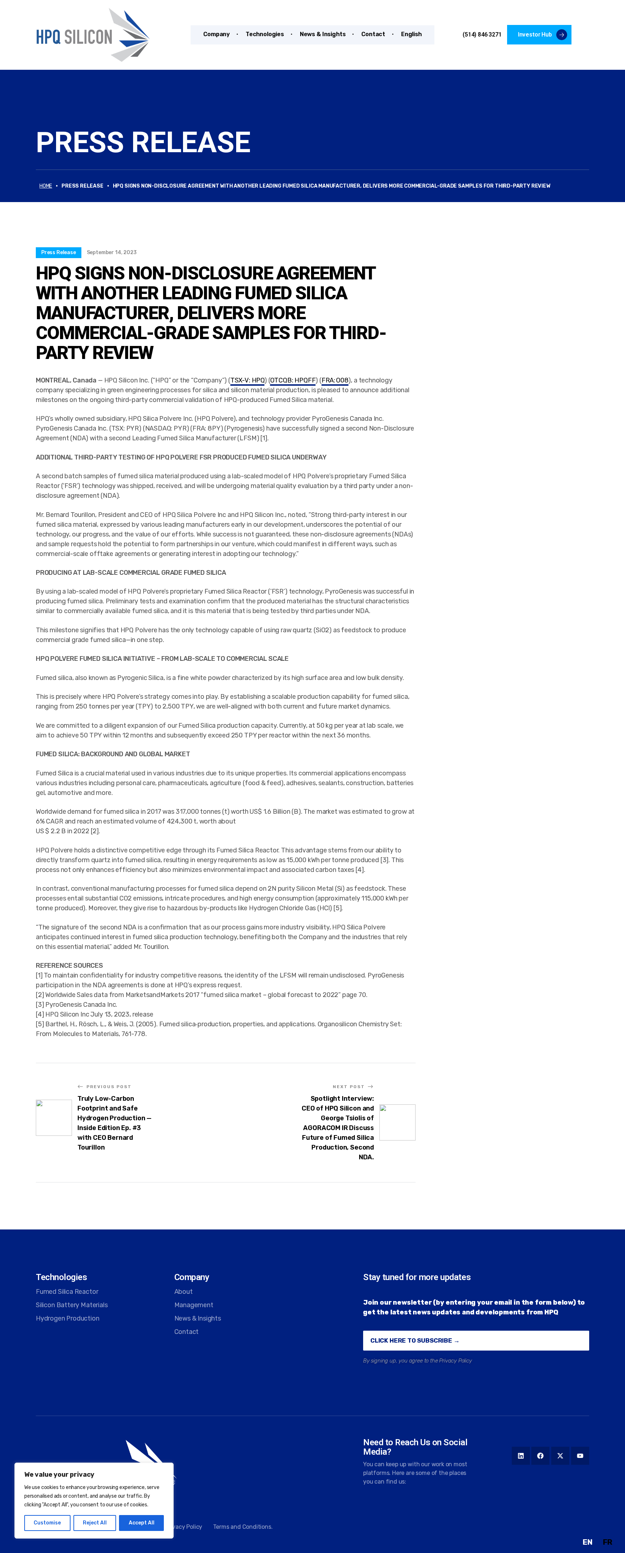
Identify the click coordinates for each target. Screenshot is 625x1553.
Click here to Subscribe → (415, 1340)
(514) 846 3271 (482, 34)
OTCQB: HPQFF (293, 380)
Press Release (143, 142)
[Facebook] (540, 1456)
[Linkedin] (521, 1456)
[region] (94, 1501)
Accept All (141, 1523)
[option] (608, 1542)
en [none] (587, 1541)
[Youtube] (580, 1456)
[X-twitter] (560, 1456)
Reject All (95, 1523)
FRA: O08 (335, 380)
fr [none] (607, 1541)
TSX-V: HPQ (247, 380)
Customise (47, 1523)
